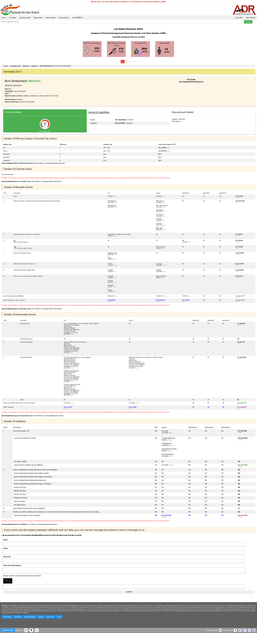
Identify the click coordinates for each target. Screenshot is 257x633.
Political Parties (50, 17)
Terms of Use (50, 617)
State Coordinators (30, 617)
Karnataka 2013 (15, 66)
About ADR (239, 17)
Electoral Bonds (64, 17)
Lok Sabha (12, 17)
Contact (41, 617)
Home (4, 17)
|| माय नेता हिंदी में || (77, 17)
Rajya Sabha (38, 17)
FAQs (59, 617)
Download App (212, 630)
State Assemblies (25, 17)
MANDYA (26, 66)
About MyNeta (250, 17)
